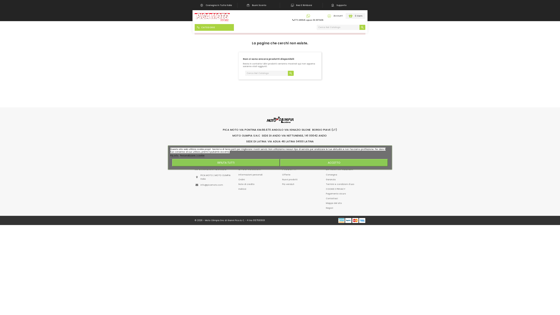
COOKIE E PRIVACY (335, 189)
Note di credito (246, 184)
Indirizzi (242, 189)
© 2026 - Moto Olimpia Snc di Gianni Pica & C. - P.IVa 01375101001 (230, 220)
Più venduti (288, 184)
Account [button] (338, 15)
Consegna (331, 174)
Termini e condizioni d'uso (340, 184)
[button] (329, 16)
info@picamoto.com (212, 184)
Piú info (174, 155)
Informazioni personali (250, 174)
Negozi (329, 207)
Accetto (334, 162)
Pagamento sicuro (336, 193)
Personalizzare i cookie (192, 155)
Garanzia (331, 179)
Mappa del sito (334, 203)
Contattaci (332, 198)
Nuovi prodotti (290, 179)
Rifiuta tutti (226, 162)
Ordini (241, 179)
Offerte (286, 174)
